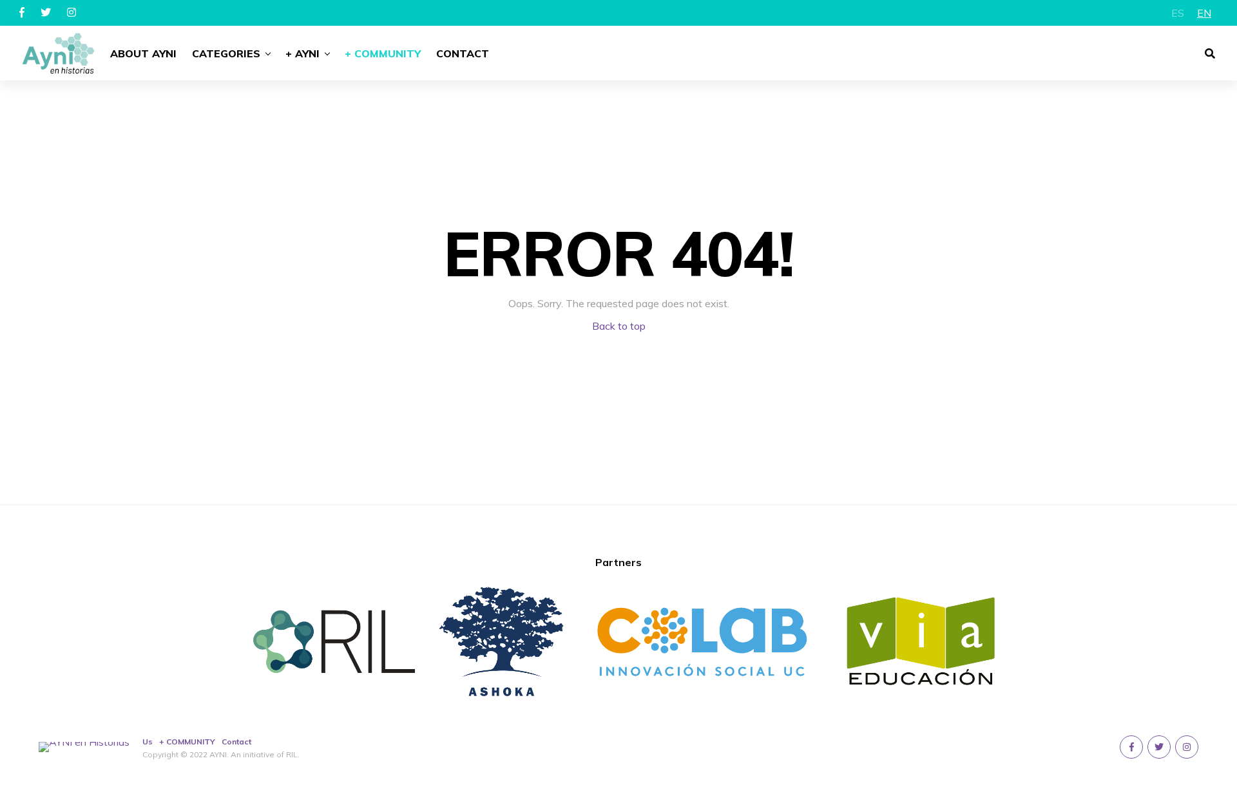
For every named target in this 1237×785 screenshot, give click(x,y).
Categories (226, 53)
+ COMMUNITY (187, 741)
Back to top (619, 325)
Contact (462, 53)
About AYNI (143, 53)
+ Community (383, 53)
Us (147, 741)
